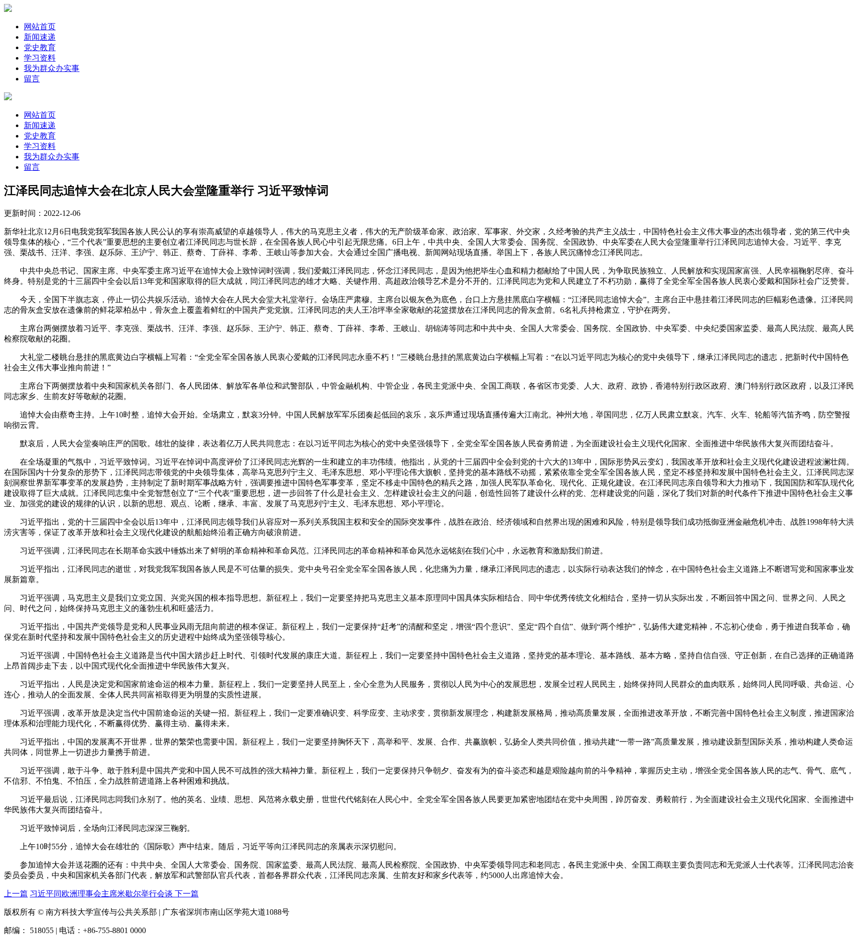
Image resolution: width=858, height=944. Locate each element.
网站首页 (40, 26)
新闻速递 (40, 37)
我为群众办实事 (51, 68)
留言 (32, 78)
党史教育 (40, 47)
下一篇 (187, 893)
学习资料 (40, 58)
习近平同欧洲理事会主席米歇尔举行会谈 (102, 893)
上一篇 (16, 893)
